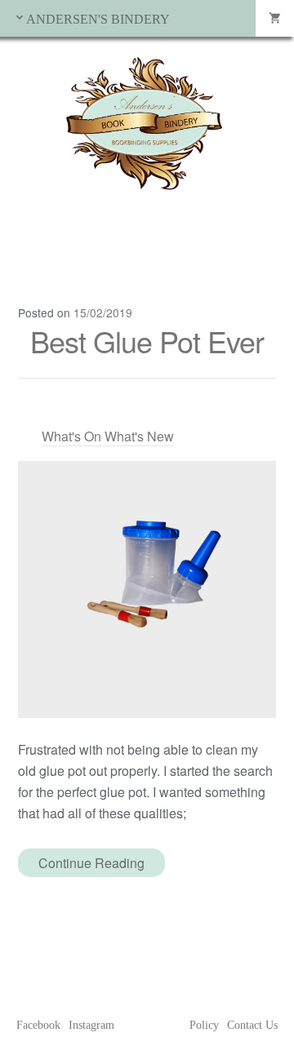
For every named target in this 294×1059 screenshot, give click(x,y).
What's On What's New (108, 436)
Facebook (38, 1025)
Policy (204, 1025)
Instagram (91, 1025)
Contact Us (252, 1025)
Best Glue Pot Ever (147, 340)
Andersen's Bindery (98, 19)
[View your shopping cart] (275, 18)
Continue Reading (91, 862)
